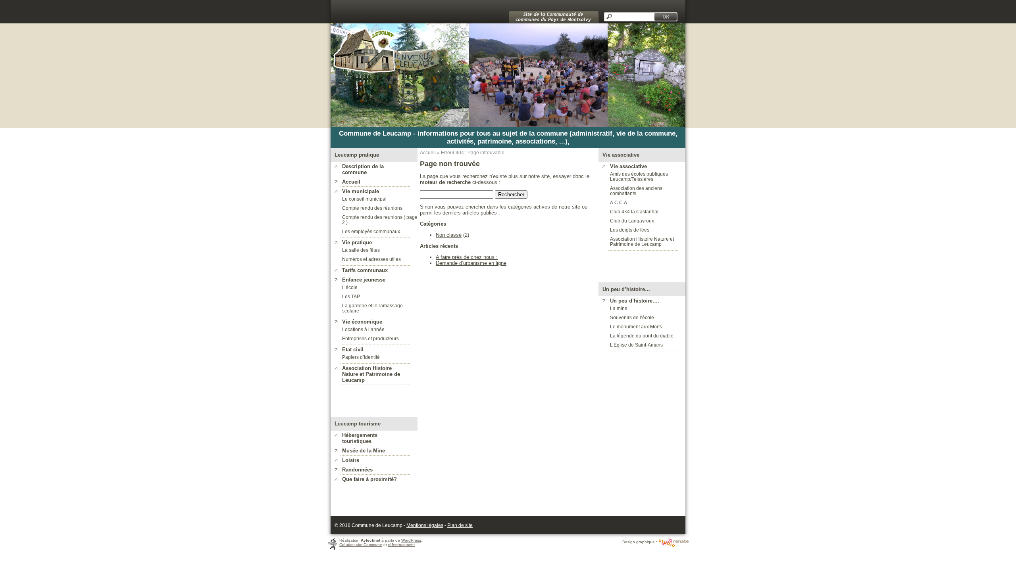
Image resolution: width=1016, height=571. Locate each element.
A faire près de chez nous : (467, 257)
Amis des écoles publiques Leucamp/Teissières (639, 176)
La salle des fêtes (361, 250)
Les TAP (351, 296)
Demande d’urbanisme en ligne (471, 263)
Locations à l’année (363, 329)
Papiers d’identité (361, 357)
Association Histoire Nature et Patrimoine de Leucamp (642, 241)
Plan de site (460, 525)
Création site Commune (360, 544)
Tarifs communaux (365, 270)
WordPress (411, 540)
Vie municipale (360, 191)
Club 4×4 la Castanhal (634, 211)
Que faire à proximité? (369, 479)
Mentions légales (424, 525)
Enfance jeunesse (363, 280)
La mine (618, 308)
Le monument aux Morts (636, 326)
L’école (350, 287)
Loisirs (350, 460)
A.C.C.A (618, 202)
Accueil (351, 182)
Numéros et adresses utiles (371, 259)
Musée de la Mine (363, 451)
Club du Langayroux (632, 220)
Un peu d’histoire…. (634, 301)
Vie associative (628, 166)
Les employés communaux (371, 231)
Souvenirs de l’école (632, 317)
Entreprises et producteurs (370, 338)
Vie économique (362, 322)
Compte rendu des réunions (372, 208)
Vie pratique (357, 242)
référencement (401, 544)
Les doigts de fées (629, 229)
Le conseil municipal (364, 198)
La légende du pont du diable (641, 335)
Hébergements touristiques (359, 438)
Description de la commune (363, 169)
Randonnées (357, 470)
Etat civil (353, 350)
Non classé (449, 235)
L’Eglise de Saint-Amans (636, 344)
